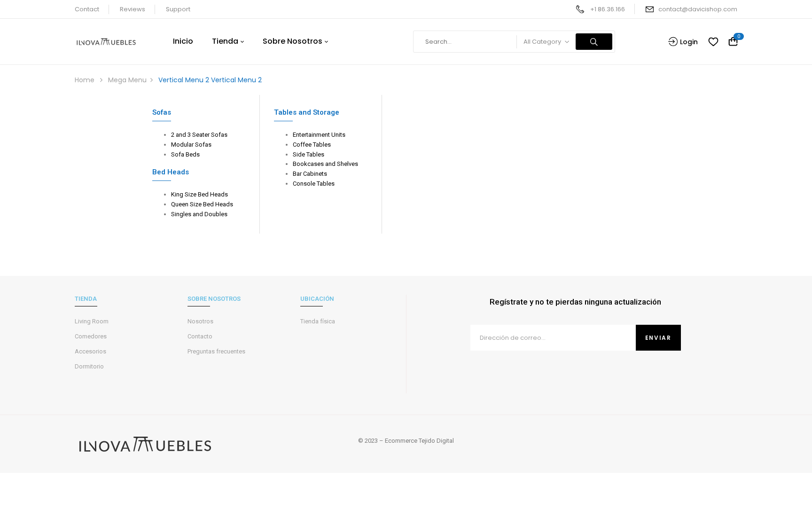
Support (178, 9)
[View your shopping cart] (733, 42)
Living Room (92, 321)
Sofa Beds (185, 154)
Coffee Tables (312, 144)
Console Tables (314, 183)
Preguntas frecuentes (216, 351)
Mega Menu (127, 80)
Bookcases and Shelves (325, 163)
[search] (594, 41)
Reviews (132, 9)
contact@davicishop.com (697, 9)
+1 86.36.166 (607, 9)
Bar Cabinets (310, 173)
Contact (87, 9)
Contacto (199, 336)
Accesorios (90, 351)
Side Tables (308, 154)
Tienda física (317, 321)
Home (84, 80)
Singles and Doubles (199, 214)
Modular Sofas (191, 144)
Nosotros (200, 321)
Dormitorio (89, 366)
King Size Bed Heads (199, 194)
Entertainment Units (319, 134)
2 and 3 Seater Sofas (199, 134)
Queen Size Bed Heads (202, 204)
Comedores (91, 336)
